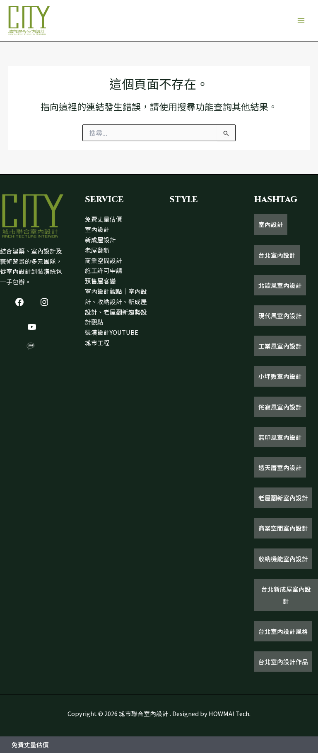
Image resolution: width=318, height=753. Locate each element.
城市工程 (97, 342)
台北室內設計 (277, 255)
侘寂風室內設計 (280, 406)
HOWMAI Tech (229, 713)
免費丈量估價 (103, 218)
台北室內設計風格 (283, 631)
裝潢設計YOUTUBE (111, 332)
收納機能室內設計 (283, 558)
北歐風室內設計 (280, 285)
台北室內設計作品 (283, 661)
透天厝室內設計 (280, 467)
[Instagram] (44, 302)
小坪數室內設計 (280, 376)
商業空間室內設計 (283, 528)
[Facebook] (19, 302)
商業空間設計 (103, 260)
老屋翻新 (97, 250)
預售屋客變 (100, 280)
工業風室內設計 (280, 345)
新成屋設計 (100, 239)
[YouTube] (31, 326)
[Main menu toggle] (301, 20)
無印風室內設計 (280, 437)
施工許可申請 (103, 270)
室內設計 (97, 229)
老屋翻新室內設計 (283, 497)
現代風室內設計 (280, 315)
